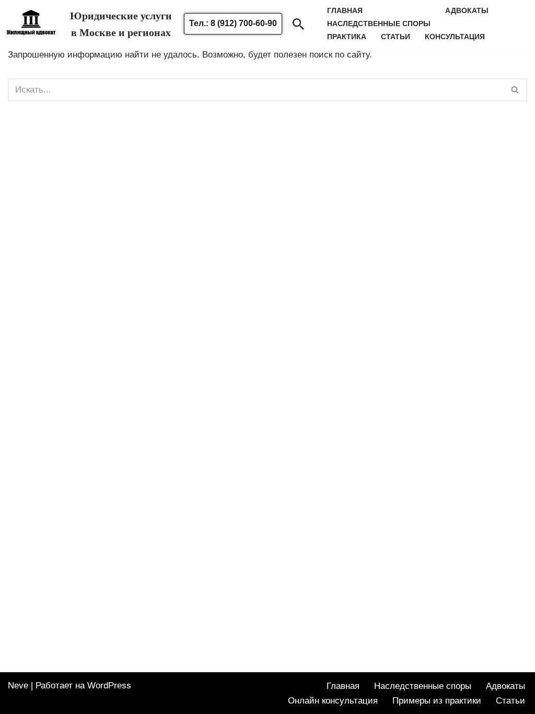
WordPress (109, 685)
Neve (18, 685)
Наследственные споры (422, 686)
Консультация (455, 37)
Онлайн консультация (333, 701)
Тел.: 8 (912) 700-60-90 (233, 23)
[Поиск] (298, 24)
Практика (346, 37)
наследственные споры (379, 24)
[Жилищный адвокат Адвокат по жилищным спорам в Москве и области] (31, 29)
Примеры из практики (436, 701)
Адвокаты (467, 11)
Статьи (395, 37)
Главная (343, 686)
